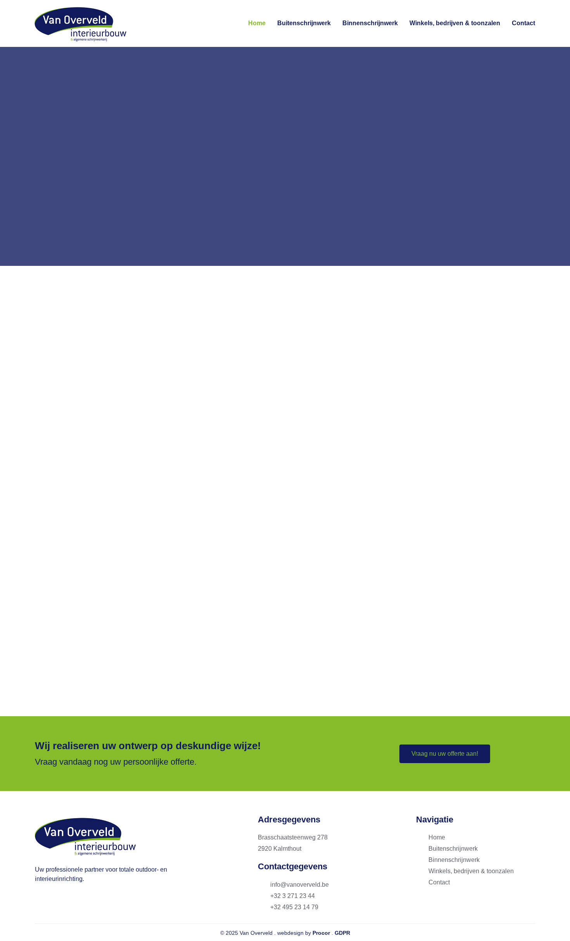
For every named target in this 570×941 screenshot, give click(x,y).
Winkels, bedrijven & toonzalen (454, 23)
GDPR (342, 933)
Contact (523, 23)
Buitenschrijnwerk (304, 23)
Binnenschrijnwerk (370, 23)
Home (257, 23)
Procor (321, 933)
